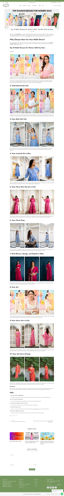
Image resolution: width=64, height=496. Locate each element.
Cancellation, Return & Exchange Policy (24, 484)
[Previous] (22, 1)
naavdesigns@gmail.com (8, 486)
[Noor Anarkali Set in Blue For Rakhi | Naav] (32, 181)
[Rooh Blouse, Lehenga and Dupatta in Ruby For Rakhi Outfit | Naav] (32, 281)
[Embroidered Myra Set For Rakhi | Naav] (32, 113)
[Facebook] (7, 2)
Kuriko (40, 5)
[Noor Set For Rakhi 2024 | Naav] (32, 314)
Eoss (43, 5)
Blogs (35, 484)
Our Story (24, 5)
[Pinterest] (14, 415)
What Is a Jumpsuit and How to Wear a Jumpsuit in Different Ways (32, 442)
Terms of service (21, 487)
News (32, 27)
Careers (36, 485)
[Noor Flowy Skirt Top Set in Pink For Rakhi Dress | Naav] (32, 214)
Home (20, 5)
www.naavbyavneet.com (35, 408)
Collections (34, 5)
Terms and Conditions (22, 485)
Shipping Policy (21, 482)
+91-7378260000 (7, 483)
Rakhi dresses (21, 395)
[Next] (42, 1)
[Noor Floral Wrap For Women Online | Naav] (32, 248)
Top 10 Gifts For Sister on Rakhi (15, 441)
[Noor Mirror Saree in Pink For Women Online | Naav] (32, 348)
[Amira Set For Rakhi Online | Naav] (32, 79)
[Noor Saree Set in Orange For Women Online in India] (32, 381)
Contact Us (36, 482)
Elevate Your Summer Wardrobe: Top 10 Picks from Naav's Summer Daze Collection (47, 443)
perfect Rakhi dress (29, 36)
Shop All (28, 5)
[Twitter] (5, 2)
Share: (11, 415)
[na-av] (6, 5)
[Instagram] (3, 2)
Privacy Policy (21, 481)
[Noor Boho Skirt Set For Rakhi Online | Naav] (32, 146)
